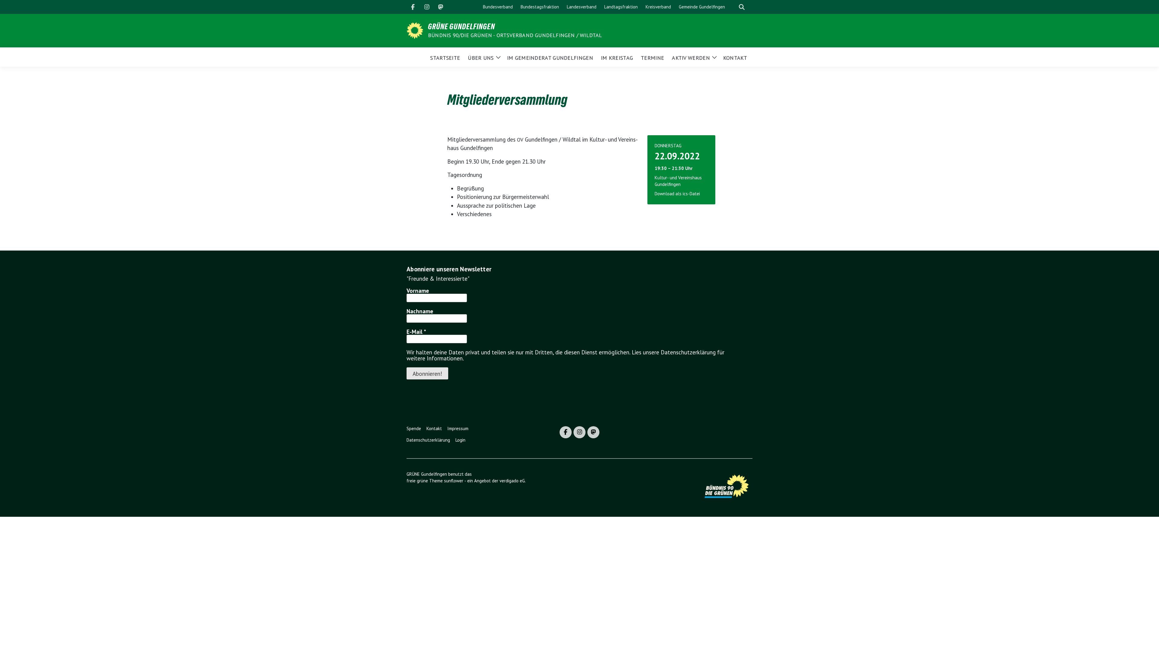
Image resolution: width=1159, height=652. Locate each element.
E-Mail (416, 332)
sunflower (453, 481)
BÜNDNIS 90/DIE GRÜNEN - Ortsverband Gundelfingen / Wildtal (515, 35)
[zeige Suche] (742, 7)
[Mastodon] (441, 7)
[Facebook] (413, 7)
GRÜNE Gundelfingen (461, 26)
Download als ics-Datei (677, 194)
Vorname (418, 291)
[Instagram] (427, 7)
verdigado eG (512, 481)
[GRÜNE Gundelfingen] (415, 30)
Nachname (420, 311)
